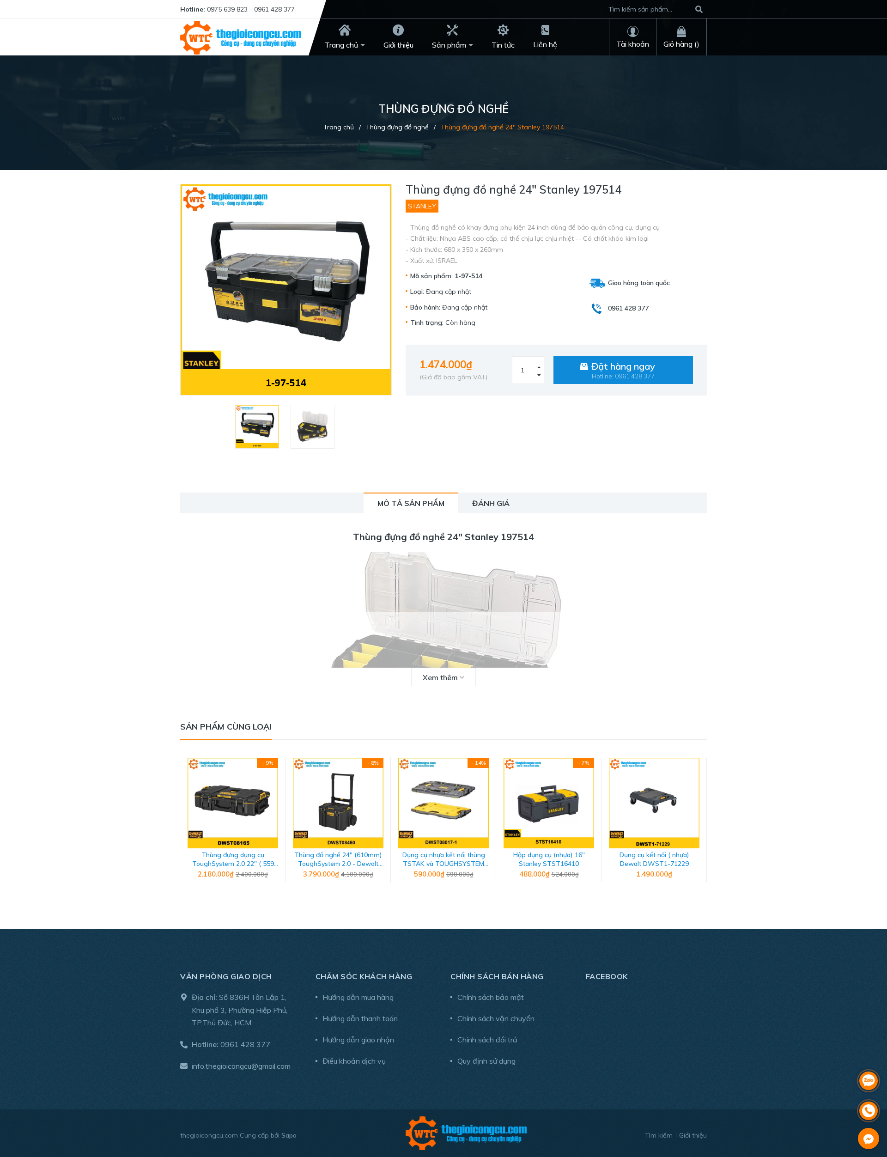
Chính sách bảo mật (490, 997)
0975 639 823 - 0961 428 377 (251, 9)
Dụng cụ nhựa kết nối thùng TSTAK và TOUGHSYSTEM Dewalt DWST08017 (443, 864)
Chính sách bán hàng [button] (497, 976)
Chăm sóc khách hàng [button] (364, 976)
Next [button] (700, 825)
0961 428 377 (245, 1044)
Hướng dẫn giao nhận (358, 1039)
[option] (258, 427)
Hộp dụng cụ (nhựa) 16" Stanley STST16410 (549, 859)
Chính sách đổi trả (487, 1039)
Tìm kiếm (659, 1135)
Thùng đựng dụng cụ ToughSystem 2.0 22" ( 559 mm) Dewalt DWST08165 (233, 864)
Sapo (289, 1135)
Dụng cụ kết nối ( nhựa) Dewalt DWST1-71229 (654, 859)
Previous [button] (187, 825)
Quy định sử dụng (486, 1061)
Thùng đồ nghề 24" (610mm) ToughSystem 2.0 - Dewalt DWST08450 (338, 864)
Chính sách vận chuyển (496, 1018)
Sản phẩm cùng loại (226, 726)
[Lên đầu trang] (868, 1056)
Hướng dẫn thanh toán (360, 1018)
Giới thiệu (693, 1135)
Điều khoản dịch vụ (354, 1061)
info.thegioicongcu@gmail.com (241, 1066)
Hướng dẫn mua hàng (358, 997)
